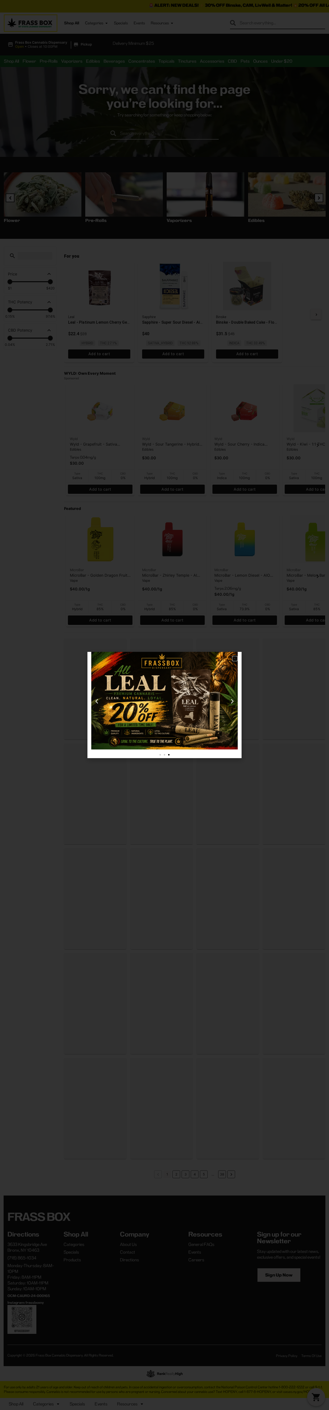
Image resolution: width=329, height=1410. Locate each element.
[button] (235, 659)
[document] (164, 705)
